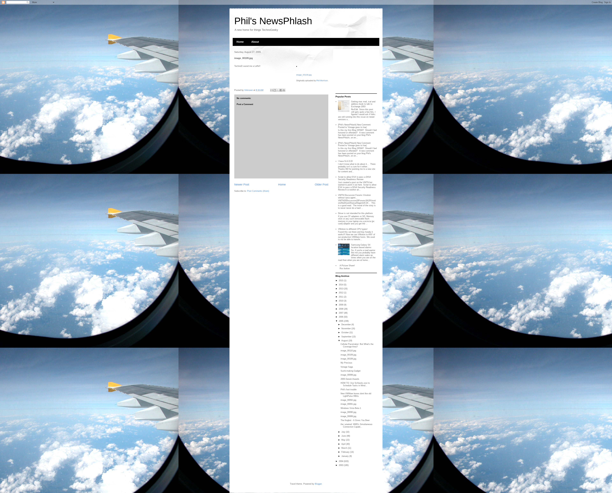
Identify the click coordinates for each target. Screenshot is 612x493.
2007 (341, 313)
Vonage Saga (347, 367)
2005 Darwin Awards (350, 379)
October (345, 332)
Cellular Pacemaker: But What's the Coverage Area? (357, 345)
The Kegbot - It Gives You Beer (355, 420)
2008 (341, 309)
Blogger (318, 484)
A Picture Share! (347, 265)
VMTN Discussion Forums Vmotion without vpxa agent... (354, 196)
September (346, 336)
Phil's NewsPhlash (273, 21)
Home (240, 41)
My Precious (346, 363)
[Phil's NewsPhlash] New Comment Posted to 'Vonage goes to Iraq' (354, 125)
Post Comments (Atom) (258, 191)
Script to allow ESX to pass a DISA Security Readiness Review (354, 178)
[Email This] (271, 90)
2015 (341, 280)
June (343, 436)
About (255, 41)
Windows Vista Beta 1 (351, 408)
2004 (341, 461)
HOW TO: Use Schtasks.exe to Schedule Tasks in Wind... (355, 384)
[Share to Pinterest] (283, 90)
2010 (341, 301)
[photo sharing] (296, 66)
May (343, 440)
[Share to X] (277, 90)
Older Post (321, 184)
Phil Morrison (322, 81)
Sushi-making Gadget (351, 371)
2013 (341, 288)
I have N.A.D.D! (345, 161)
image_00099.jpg (348, 375)
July (343, 432)
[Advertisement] (355, 71)
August (345, 340)
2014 (341, 284)
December (346, 324)
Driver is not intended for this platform (355, 213)
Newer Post (241, 184)
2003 (341, 465)
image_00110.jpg (348, 350)
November (346, 328)
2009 (341, 305)
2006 (341, 317)
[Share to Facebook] (280, 90)
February (345, 452)
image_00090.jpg (348, 412)
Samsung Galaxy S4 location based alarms (361, 246)
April (343, 444)
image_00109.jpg (304, 75)
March (344, 448)
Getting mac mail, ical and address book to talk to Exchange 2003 (363, 104)
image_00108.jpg (348, 359)
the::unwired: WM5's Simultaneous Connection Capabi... (356, 425)
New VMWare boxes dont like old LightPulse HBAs (356, 394)
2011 (341, 297)
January (345, 456)
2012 (341, 292)
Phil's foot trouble (349, 389)
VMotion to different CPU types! (353, 229)
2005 (341, 321)
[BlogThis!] (274, 90)
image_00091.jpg (348, 404)
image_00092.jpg (348, 400)
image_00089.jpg (348, 416)
